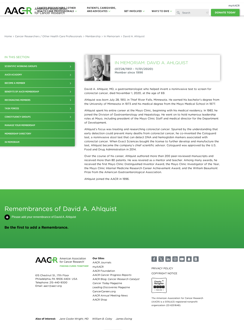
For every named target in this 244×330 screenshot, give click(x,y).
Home (8, 36)
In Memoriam (112, 36)
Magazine (107, 283)
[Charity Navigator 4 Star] (159, 285)
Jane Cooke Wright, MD (74, 318)
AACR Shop (100, 299)
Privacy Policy (162, 268)
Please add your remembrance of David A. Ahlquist (44, 216)
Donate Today (225, 12)
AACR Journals (102, 262)
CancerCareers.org (104, 291)
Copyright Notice (164, 273)
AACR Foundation (104, 270)
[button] (70, 66)
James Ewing (124, 318)
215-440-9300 (58, 282)
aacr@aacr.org (53, 285)
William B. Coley (102, 318)
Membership (93, 36)
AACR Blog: (116, 279)
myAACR (234, 5)
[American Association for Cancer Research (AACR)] (35, 11)
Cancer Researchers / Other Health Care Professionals (48, 36)
